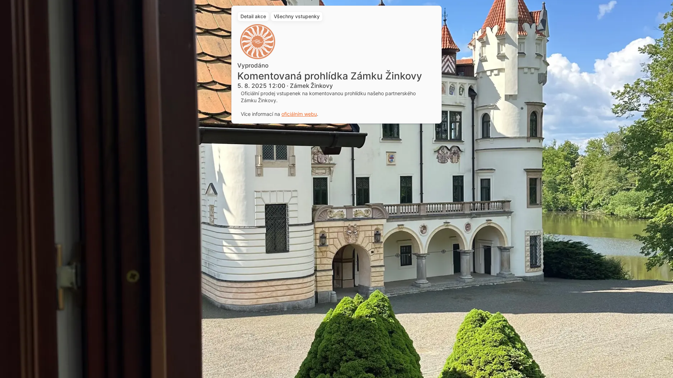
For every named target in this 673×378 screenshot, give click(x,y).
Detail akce (253, 16)
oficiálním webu (299, 114)
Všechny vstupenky (297, 16)
